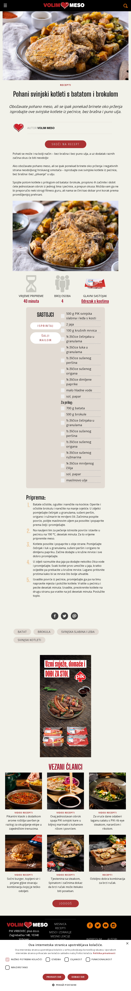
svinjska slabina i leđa (77, 632)
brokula (44, 632)
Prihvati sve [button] (54, 976)
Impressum (95, 939)
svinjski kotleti (29, 640)
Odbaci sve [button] (77, 976)
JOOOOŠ (65, 903)
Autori (113, 939)
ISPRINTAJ (46, 326)
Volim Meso (46, 128)
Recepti (60, 928)
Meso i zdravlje (60, 932)
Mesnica (60, 924)
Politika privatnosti (104, 953)
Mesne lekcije (60, 936)
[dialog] (65, 965)
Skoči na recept (65, 144)
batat (22, 632)
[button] (66, 985)
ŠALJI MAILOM (45, 338)
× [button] (127, 943)
